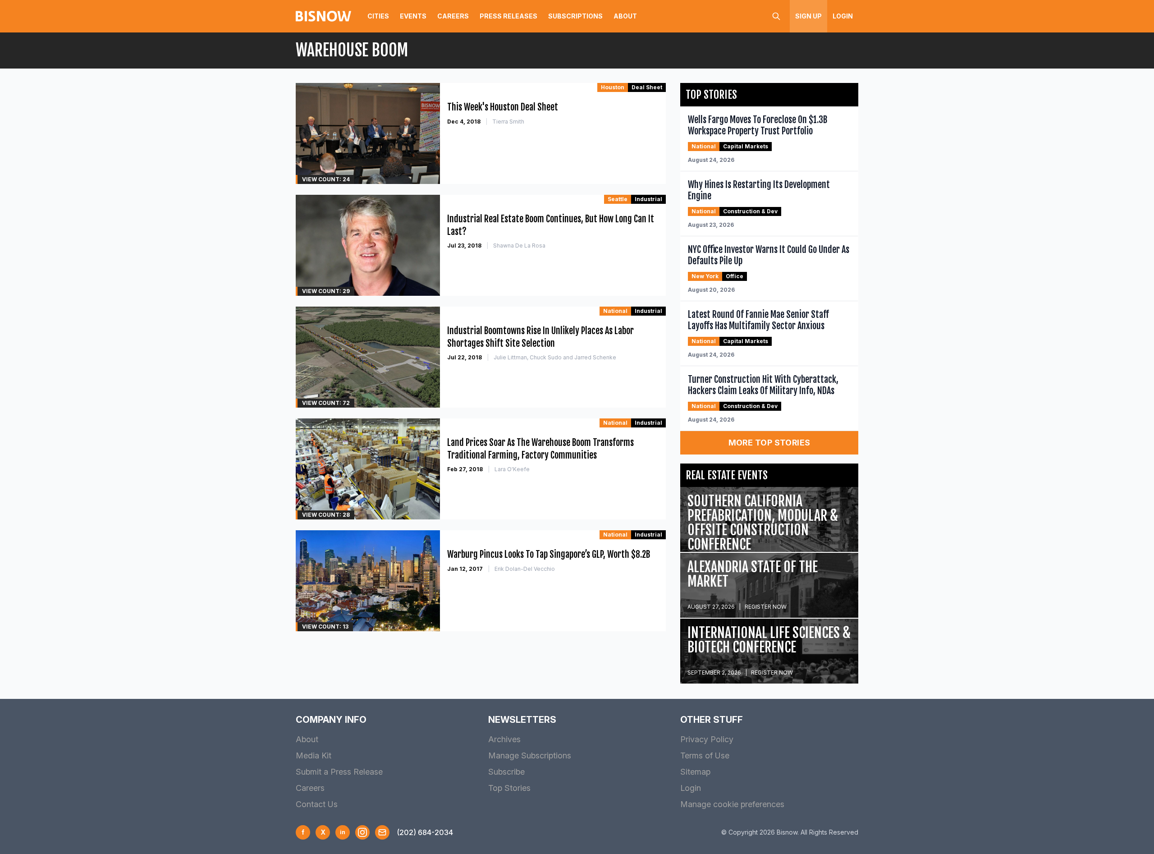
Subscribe (506, 771)
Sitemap (695, 771)
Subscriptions (575, 16)
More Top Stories (769, 442)
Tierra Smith (508, 121)
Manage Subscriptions (529, 755)
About (625, 16)
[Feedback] (382, 832)
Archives (504, 739)
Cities (378, 16)
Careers (453, 16)
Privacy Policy (706, 739)
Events (413, 16)
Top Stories (509, 788)
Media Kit (313, 755)
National (615, 311)
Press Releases (508, 16)
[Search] (776, 16)
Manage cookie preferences (732, 804)
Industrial (648, 199)
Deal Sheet (647, 87)
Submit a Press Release (339, 771)
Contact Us (317, 804)
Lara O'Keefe (512, 469)
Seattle (617, 199)
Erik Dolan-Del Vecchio (525, 568)
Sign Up (808, 16)
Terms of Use (704, 755)
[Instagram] (362, 832)
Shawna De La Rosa (519, 245)
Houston (612, 87)
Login (843, 16)
